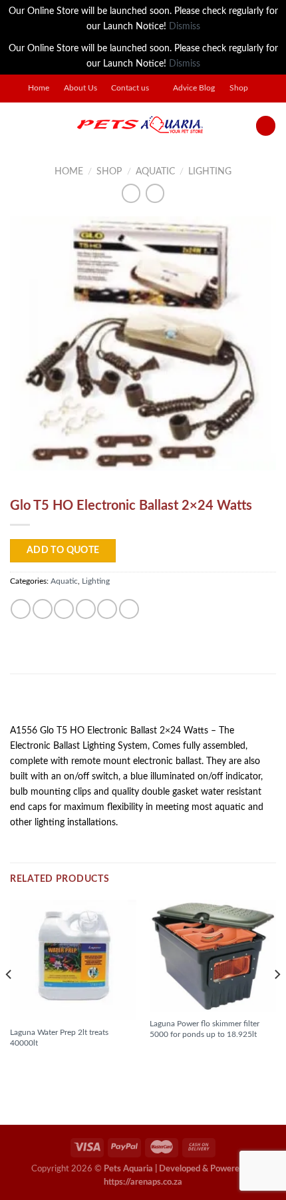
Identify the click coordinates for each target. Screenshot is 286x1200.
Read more (39, 1065)
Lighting (209, 171)
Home (38, 88)
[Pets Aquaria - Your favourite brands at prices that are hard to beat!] (140, 125)
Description (44, 703)
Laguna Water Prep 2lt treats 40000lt (59, 1037)
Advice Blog (194, 88)
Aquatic (155, 171)
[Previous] (9, 1001)
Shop (238, 88)
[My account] (265, 126)
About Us (80, 88)
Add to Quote (63, 550)
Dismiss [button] (184, 26)
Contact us (130, 88)
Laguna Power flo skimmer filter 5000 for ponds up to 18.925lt (204, 1029)
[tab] (143, 703)
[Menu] (17, 125)
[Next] (276, 1001)
